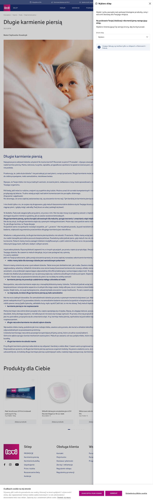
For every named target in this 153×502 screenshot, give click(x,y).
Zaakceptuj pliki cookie (92, 493)
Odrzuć (113, 493)
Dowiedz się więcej (64, 497)
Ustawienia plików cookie (136, 493)
